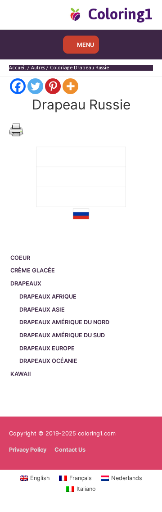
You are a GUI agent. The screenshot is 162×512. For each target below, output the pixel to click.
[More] (70, 86)
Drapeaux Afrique (47, 296)
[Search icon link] (24, 13)
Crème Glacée (32, 270)
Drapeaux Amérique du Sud (62, 335)
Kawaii (20, 374)
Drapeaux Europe (47, 348)
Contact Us (70, 449)
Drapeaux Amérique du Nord (64, 322)
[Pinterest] (53, 86)
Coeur (20, 257)
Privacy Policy (27, 449)
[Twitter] (35, 86)
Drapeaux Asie (42, 309)
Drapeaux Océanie (48, 361)
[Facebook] (18, 86)
